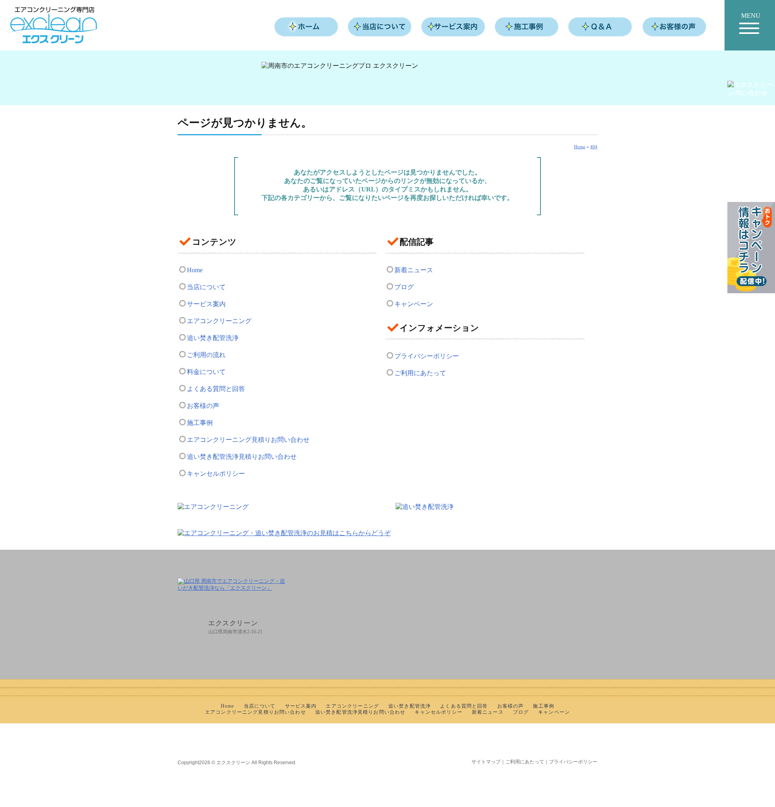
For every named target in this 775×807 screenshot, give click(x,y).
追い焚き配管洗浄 (213, 337)
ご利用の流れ (206, 354)
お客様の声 (674, 26)
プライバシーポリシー (426, 356)
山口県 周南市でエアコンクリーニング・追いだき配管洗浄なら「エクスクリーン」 (53, 25)
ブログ (404, 287)
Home (195, 270)
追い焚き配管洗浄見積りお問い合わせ (242, 456)
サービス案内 (453, 26)
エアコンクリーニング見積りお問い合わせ (248, 439)
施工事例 (527, 26)
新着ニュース (413, 270)
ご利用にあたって (420, 373)
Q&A (600, 26)
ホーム (306, 26)
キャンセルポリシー (216, 473)
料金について (206, 371)
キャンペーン (413, 304)
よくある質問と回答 (216, 388)
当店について (380, 26)
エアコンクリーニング (219, 320)
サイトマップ (486, 762)
